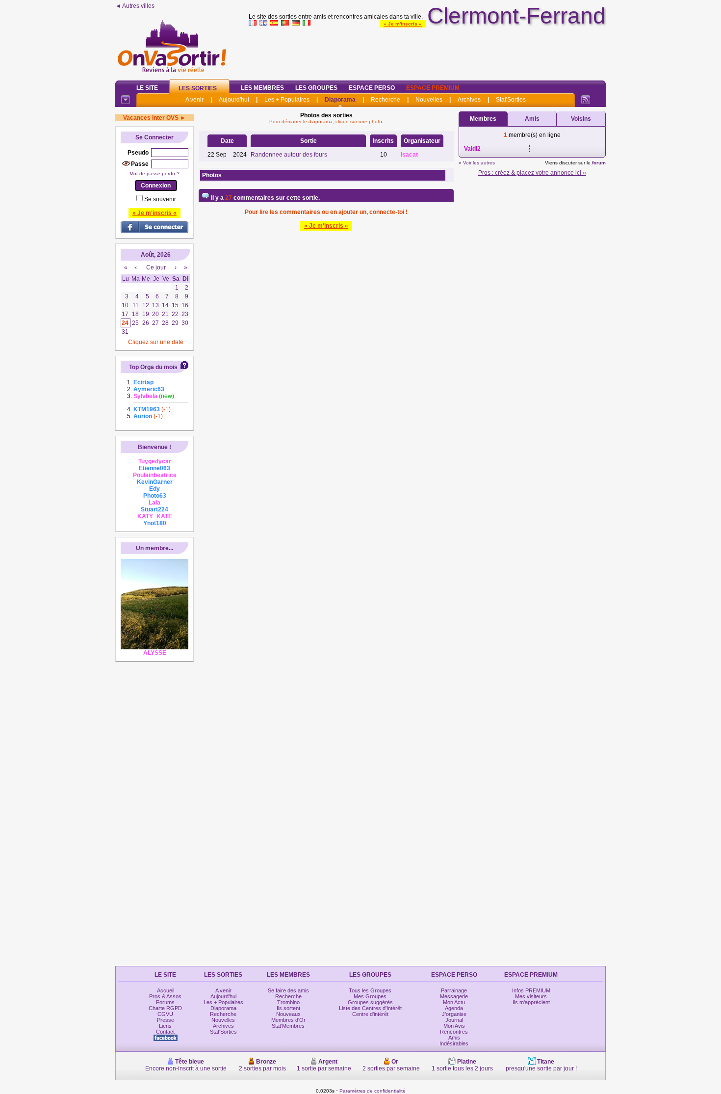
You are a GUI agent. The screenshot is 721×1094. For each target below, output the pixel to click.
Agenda (454, 1008)
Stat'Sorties (511, 99)
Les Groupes (316, 87)
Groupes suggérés (370, 1002)
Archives (469, 99)
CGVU (165, 1014)
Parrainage (454, 990)
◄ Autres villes (134, 5)
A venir (194, 99)
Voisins (581, 118)
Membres (483, 118)
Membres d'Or (288, 1020)
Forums (165, 1002)
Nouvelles (428, 99)
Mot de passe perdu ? (154, 173)
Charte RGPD (165, 1008)
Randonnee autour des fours (289, 154)
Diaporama (340, 99)
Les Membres (262, 87)
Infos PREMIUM (531, 990)
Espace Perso (372, 87)
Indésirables (453, 1043)
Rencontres (454, 1032)
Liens (165, 1026)
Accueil (165, 990)
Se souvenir (160, 199)
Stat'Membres (288, 1026)
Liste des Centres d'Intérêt (370, 1008)
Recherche (385, 99)
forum (599, 162)
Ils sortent (288, 1008)
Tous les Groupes (370, 990)
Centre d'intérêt (370, 1014)
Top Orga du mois (153, 367)
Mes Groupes (370, 996)
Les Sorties (198, 88)
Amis (532, 118)
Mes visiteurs (531, 996)
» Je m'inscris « (403, 24)
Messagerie (454, 996)
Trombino (288, 1002)
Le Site (147, 87)
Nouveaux (288, 1014)
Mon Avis (454, 1026)
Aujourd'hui (234, 99)
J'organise (454, 1014)
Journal (454, 1020)
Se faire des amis (288, 990)
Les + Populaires (286, 99)
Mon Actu (454, 1002)
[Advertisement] (427, 51)
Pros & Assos (165, 996)
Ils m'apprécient (531, 1002)
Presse (165, 1020)
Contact (165, 1032)
